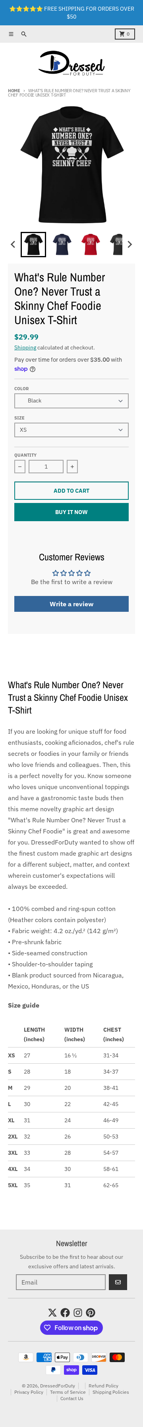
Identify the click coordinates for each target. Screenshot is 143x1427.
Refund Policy (103, 1386)
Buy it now (71, 512)
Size (19, 418)
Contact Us (71, 1398)
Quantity (25, 455)
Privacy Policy (28, 1392)
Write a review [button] (71, 604)
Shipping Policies (111, 1392)
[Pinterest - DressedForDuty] (90, 1312)
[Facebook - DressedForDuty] (65, 1312)
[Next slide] (129, 244)
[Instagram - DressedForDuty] (78, 1312)
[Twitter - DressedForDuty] (52, 1312)
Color (21, 388)
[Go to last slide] (13, 244)
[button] (33, 244)
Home (14, 90)
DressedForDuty (57, 1386)
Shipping (25, 347)
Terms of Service (68, 1392)
